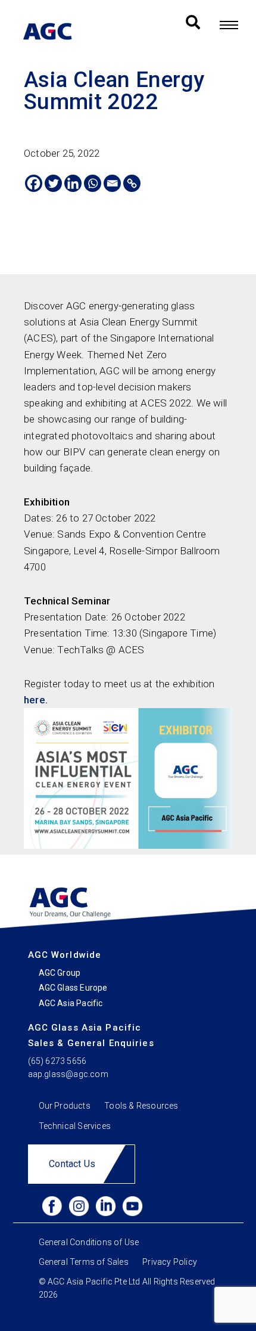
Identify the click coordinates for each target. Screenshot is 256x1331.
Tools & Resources (141, 1105)
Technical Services (75, 1125)
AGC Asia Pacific (71, 1003)
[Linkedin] (73, 183)
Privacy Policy (169, 1261)
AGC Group (60, 973)
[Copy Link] (132, 183)
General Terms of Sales (84, 1261)
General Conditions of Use (89, 1241)
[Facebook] (33, 183)
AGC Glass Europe (73, 987)
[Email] (112, 183)
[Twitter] (53, 183)
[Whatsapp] (92, 183)
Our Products (64, 1105)
